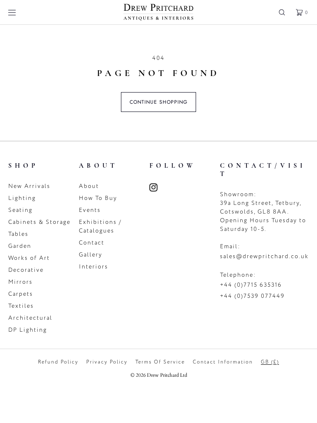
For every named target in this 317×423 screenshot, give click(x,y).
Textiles (21, 306)
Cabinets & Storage (39, 222)
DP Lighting (27, 330)
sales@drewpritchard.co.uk (264, 256)
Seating (20, 210)
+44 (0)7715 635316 (251, 285)
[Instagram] (158, 187)
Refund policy (58, 362)
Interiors (93, 267)
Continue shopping (158, 102)
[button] (282, 12)
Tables (18, 234)
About (89, 186)
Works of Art (29, 258)
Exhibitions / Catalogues (100, 226)
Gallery (90, 255)
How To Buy (98, 198)
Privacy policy (107, 362)
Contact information (223, 362)
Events (90, 210)
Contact (91, 243)
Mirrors (20, 282)
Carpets (20, 294)
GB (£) (270, 362)
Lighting (22, 198)
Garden (19, 246)
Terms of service (160, 362)
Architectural (30, 318)
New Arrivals (29, 186)
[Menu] (18, 12)
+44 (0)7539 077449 (252, 296)
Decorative (26, 270)
